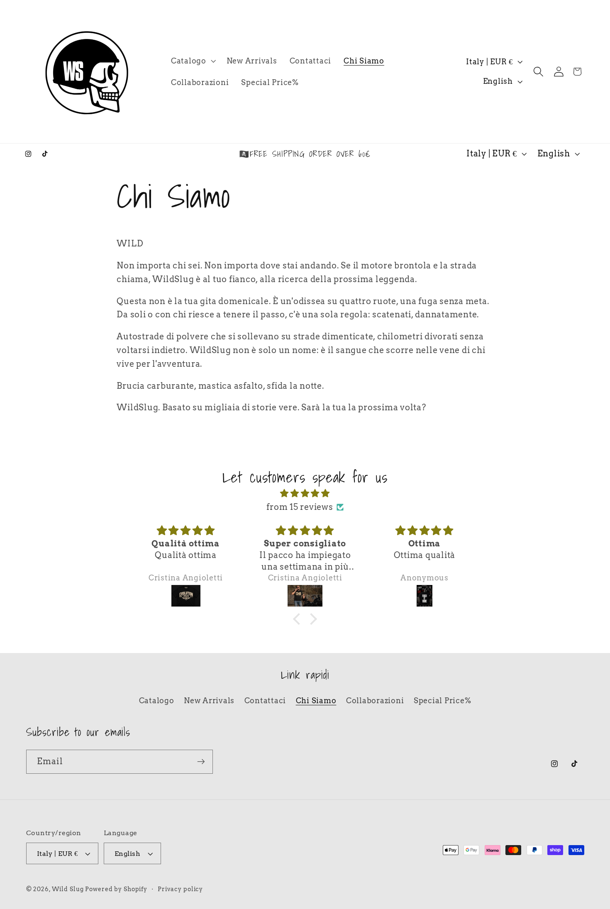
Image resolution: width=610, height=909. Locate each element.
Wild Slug (68, 889)
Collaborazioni (375, 700)
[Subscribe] (201, 762)
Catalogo (156, 700)
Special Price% (442, 700)
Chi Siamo (316, 700)
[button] (192, 61)
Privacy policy (180, 889)
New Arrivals (209, 700)
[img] (305, 493)
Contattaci (265, 700)
